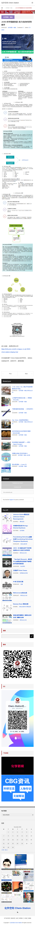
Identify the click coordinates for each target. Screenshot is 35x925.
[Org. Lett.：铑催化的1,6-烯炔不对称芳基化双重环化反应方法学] (6, 876)
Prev (10, 373)
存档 (17, 918)
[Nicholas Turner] (28, 897)
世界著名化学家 (24, 573)
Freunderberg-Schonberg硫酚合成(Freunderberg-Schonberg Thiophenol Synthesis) (22, 539)
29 (8, 847)
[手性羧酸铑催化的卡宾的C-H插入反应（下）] (17, 894)
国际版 (29, 918)
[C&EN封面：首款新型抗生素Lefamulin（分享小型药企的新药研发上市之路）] (28, 876)
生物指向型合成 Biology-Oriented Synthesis (20, 527)
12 (26, 835)
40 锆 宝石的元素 (18, 581)
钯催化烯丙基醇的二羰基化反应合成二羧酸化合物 (22, 616)
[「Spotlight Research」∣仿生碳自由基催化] (6, 897)
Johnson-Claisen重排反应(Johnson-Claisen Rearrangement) (21, 517)
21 (3, 843)
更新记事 (13, 918)
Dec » (6, 850)
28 (3, 847)
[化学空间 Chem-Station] (10, 3)
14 (3, 839)
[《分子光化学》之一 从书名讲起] (17, 862)
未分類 (28, 455)
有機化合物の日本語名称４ (20, 453)
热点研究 (22, 566)
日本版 (25, 918)
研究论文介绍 (23, 553)
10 (17, 835)
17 (17, 839)
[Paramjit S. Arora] (17, 887)
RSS (17, 912)
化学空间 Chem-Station (17, 908)
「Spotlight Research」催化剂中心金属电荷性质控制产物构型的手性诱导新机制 (22, 561)
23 (12, 843)
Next (26, 373)
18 (22, 839)
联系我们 (21, 918)
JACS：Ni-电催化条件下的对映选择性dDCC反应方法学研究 (22, 549)
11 (22, 835)
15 (8, 839)
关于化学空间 (7, 918)
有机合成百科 (23, 544)
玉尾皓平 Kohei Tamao (20, 570)
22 (8, 843)
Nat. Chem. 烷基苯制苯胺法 (20, 420)
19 (26, 839)
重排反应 (22, 521)
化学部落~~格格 (12, 27)
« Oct (2, 850)
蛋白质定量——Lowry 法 (19, 464)
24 (17, 843)
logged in (11, 499)
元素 (21, 584)
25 (22, 843)
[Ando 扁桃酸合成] (6, 887)
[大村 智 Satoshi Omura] (17, 873)
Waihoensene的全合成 (20, 593)
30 (12, 847)
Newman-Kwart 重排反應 (20, 604)
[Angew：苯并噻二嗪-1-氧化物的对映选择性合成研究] (28, 887)
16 (12, 839)
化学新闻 (22, 530)
